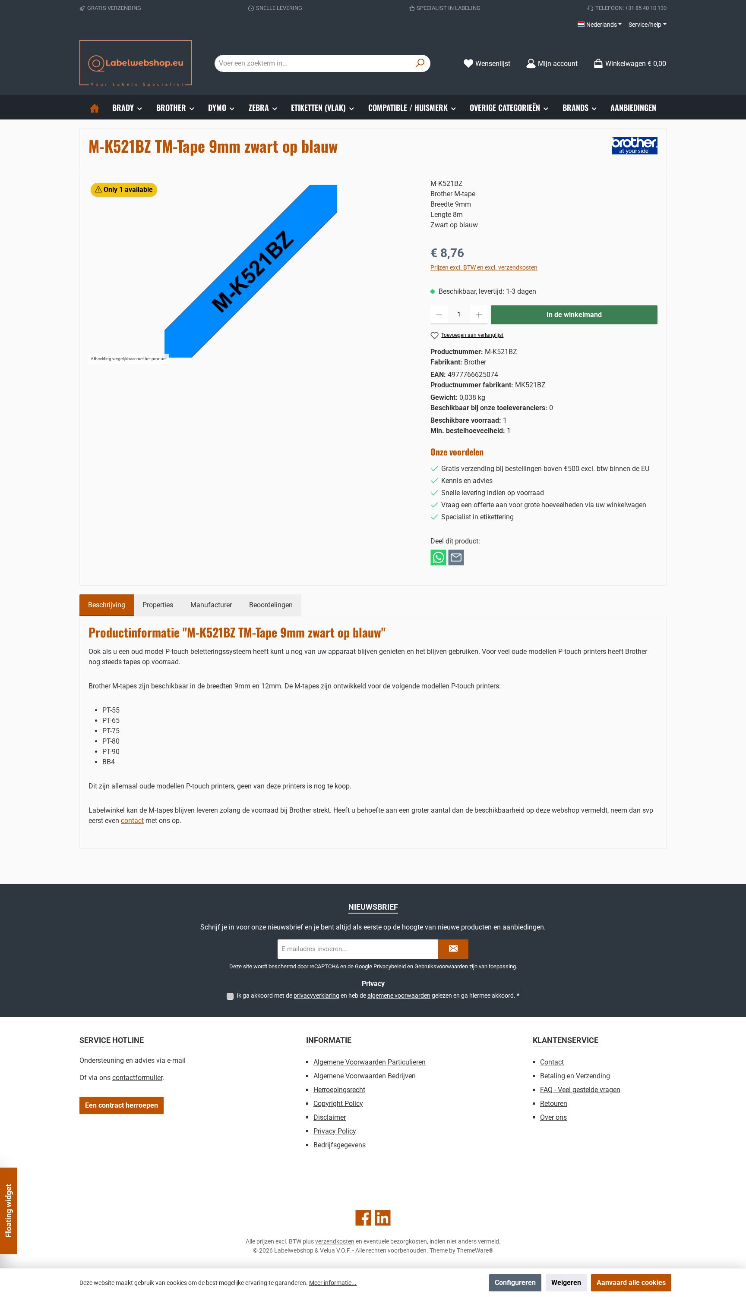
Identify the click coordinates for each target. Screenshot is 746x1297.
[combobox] (313, 63)
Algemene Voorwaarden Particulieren (369, 1062)
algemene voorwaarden (398, 995)
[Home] (94, 107)
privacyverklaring (316, 995)
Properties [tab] (157, 605)
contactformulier (137, 1078)
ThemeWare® (475, 1250)
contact (132, 821)
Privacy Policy (334, 1131)
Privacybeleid (389, 966)
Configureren (515, 1282)
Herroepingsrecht (339, 1090)
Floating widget (8, 1210)
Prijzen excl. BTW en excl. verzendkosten (483, 267)
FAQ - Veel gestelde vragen (580, 1090)
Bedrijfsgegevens (339, 1145)
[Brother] (634, 145)
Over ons (553, 1117)
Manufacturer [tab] (211, 605)
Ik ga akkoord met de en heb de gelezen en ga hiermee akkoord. (378, 995)
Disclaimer (329, 1117)
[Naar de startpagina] (135, 63)
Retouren (553, 1103)
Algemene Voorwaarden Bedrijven (364, 1076)
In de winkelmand (574, 315)
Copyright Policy (338, 1103)
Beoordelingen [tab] (271, 605)
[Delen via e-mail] (456, 557)
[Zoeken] (420, 63)
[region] (251, 271)
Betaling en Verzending (575, 1076)
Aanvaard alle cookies (631, 1282)
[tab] (106, 605)
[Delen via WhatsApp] (438, 557)
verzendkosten (334, 1241)
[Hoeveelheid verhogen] (479, 314)
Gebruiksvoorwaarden (441, 966)
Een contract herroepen (121, 1105)
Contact (552, 1062)
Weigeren (566, 1282)
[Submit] (453, 949)
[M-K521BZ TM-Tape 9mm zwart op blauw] (250, 271)
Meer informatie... (333, 1282)
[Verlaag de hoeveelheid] (439, 314)
